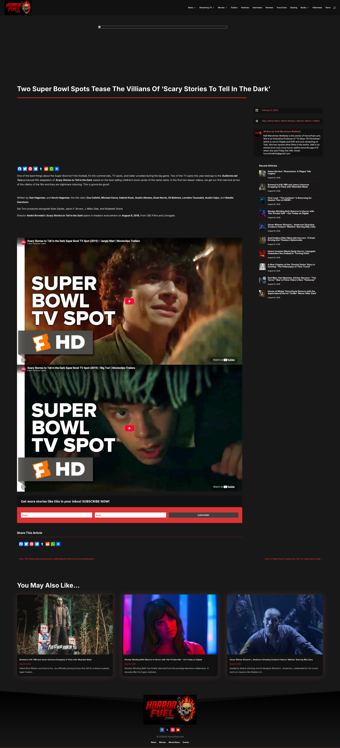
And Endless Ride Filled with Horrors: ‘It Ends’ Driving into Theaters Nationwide (291, 239)
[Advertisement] (170, 64)
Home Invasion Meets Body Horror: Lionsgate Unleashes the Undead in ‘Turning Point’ (292, 252)
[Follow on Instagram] (173, 730)
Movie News (274, 121)
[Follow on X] (167, 730)
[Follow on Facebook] (162, 730)
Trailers (234, 8)
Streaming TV (205, 8)
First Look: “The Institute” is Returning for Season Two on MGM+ (290, 199)
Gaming (293, 8)
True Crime (282, 8)
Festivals (245, 8)
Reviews (269, 8)
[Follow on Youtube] (178, 730)
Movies (221, 8)
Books (303, 8)
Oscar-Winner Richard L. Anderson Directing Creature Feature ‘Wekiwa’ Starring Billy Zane (292, 225)
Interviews (257, 8)
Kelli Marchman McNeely (288, 131)
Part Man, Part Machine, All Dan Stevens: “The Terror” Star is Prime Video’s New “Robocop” (292, 278)
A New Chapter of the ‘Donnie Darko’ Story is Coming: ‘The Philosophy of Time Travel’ (291, 265)
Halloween (317, 8)
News (190, 8)
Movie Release (288, 121)
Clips (264, 121)
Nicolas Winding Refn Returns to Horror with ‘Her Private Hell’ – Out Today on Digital (291, 212)
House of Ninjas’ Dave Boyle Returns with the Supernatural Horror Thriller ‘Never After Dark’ (292, 292)
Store (328, 8)
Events (186, 742)
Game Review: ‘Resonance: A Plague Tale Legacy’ (289, 172)
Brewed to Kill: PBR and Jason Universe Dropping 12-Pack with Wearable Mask (288, 185)
